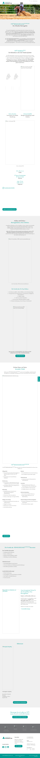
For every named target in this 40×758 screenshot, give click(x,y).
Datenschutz (36, 756)
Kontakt (36, 3)
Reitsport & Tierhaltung (17, 3)
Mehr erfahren (6, 535)
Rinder (27, 3)
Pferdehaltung (24, 3)
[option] (20, 12)
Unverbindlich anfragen (26, 608)
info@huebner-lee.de (29, 741)
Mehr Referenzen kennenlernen (20, 702)
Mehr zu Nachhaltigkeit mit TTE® (9, 209)
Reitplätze (22, 3)
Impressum (33, 755)
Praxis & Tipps (33, 3)
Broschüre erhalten (20, 355)
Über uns (30, 755)
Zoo (28, 3)
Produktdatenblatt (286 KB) (9, 188)
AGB (36, 755)
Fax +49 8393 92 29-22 (30, 738)
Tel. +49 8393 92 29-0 (30, 737)
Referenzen (31, 3)
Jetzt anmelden (18, 746)
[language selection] (32, 0)
